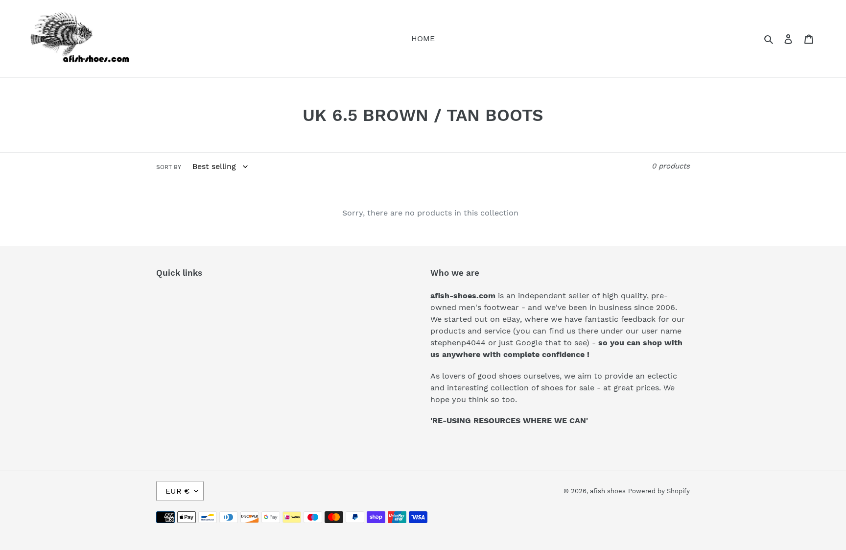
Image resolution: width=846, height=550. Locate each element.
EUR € (177, 491)
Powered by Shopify (659, 491)
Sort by (168, 167)
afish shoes (608, 491)
